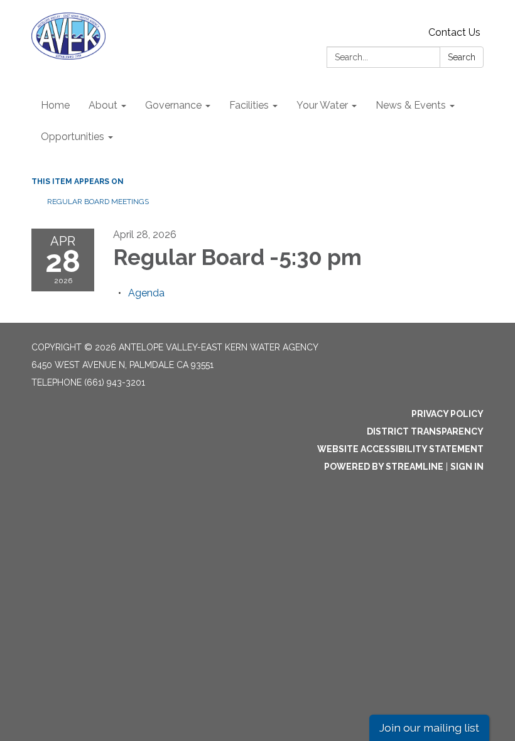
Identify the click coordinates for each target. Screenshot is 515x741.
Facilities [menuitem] (249, 105)
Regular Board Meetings (98, 201)
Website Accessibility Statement (400, 449)
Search (461, 57)
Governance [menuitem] (173, 105)
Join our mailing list (429, 727)
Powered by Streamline (383, 467)
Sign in (467, 467)
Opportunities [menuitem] (72, 137)
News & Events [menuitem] (411, 105)
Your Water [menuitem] (322, 105)
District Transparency (425, 431)
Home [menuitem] (55, 105)
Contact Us (454, 32)
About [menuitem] (103, 105)
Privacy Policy (447, 414)
